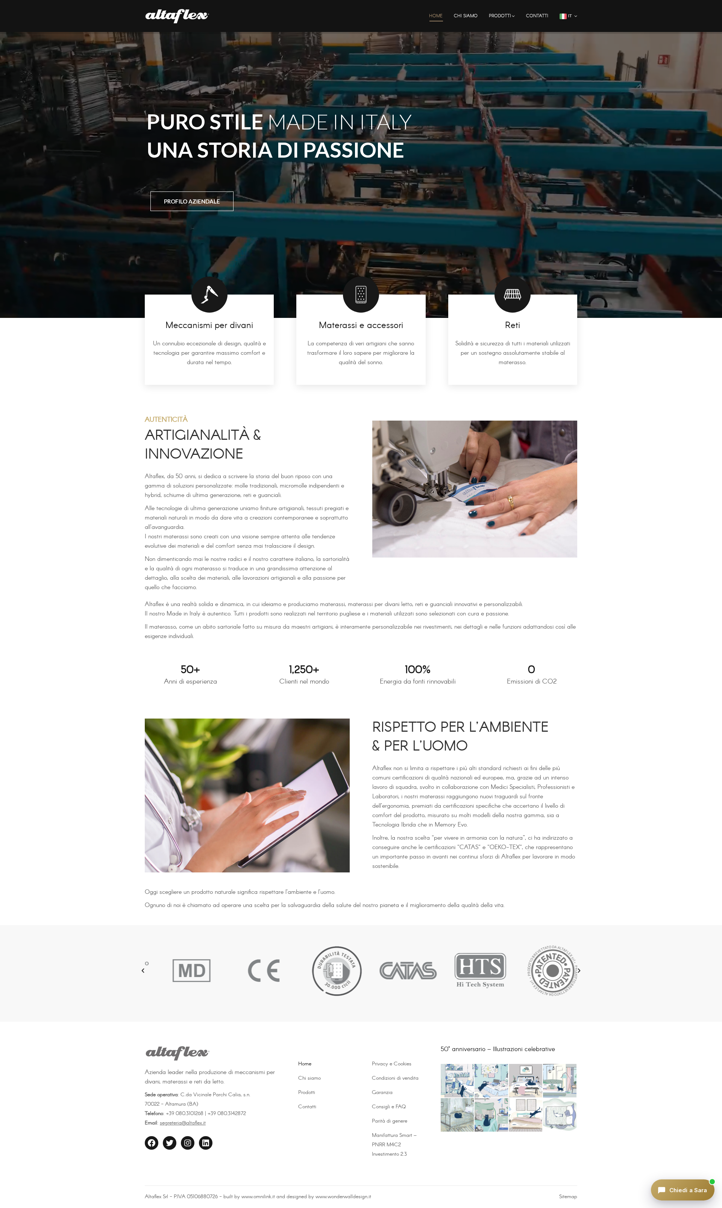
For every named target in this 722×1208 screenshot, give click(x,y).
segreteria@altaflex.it (183, 1123)
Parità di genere (389, 1121)
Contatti (307, 1107)
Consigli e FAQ (389, 1107)
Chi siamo (309, 1078)
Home (304, 1064)
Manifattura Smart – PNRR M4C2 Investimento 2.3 (394, 1145)
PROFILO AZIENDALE (192, 201)
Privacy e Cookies (391, 1064)
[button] (143, 970)
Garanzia (382, 1092)
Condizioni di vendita (395, 1078)
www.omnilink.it (258, 1196)
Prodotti (306, 1092)
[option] (180, 970)
